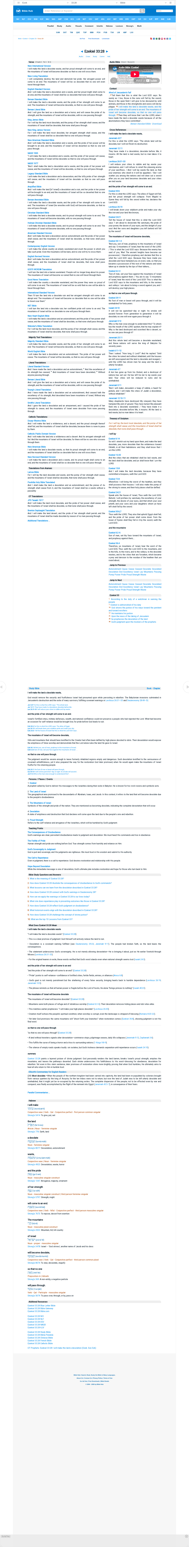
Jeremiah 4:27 (115, 138)
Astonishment (115, 569)
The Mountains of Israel (40, 803)
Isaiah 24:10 (142, 1047)
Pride (123, 574)
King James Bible (35, 120)
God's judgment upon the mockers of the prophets (133, 622)
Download (156, 124)
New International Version (39, 66)
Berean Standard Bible (38, 99)
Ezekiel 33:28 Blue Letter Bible (41, 1305)
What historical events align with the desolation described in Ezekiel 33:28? (63, 910)
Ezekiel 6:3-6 (94, 1004)
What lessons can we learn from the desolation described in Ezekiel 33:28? (63, 887)
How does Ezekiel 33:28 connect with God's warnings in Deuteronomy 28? (63, 892)
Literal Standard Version (38, 366)
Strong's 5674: (34, 1295)
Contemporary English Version (41, 246)
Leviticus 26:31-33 (117, 161)
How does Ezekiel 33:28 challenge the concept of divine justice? (59, 915)
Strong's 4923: (34, 1164)
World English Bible (36, 351)
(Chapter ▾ (38, 62)
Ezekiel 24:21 (115, 217)
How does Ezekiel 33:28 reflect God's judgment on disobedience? (59, 905)
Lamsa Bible (33, 472)
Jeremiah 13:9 (34, 983)
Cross (88, 56)
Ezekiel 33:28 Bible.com (38, 1311)
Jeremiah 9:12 (115, 321)
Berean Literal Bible (36, 109)
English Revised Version (39, 256)
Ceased (138, 569)
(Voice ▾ (123, 62)
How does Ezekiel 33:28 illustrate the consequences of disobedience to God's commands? (71, 883)
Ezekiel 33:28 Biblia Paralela (40, 1335)
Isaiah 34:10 (114, 308)
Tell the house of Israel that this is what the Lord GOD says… (53, 731)
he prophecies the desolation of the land (129, 619)
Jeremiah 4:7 (114, 369)
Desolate (147, 569)
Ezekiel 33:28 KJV (36, 1327)
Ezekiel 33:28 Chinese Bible (40, 1338)
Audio (81, 56)
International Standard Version (41, 292)
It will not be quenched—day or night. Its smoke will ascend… (53, 772)
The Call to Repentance (38, 858)
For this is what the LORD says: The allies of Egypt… (49, 726)
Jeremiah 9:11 (115, 385)
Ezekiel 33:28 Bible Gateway (40, 1308)
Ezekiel (25, 39)
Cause (125, 569)
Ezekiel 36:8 (127, 1019)
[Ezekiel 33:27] (3, 693)
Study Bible (34, 688)
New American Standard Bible (41, 140)
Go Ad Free (6, 1536)
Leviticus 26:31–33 (114, 700)
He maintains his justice (122, 613)
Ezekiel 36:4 (114, 543)
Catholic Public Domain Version (42, 434)
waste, (151, 106)
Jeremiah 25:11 (116, 337)
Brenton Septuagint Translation (41, 510)
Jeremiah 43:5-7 (102, 1084)
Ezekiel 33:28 (70, 934)
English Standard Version (39, 89)
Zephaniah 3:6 (146, 1037)
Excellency (128, 572)
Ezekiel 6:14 (114, 438)
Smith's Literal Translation (39, 403)
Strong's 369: (34, 1279)
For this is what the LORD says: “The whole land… (48, 705)
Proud (129, 574)
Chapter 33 (32, 39)
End (121, 572)
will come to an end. (136, 109)
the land (132, 106)
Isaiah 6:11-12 (115, 350)
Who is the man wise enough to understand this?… (49, 774)
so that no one (144, 112)
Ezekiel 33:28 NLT (36, 1319)
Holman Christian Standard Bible (42, 223)
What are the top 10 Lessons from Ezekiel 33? (52, 919)
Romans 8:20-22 (147, 1014)
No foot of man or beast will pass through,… (47, 769)
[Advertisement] (94, 668)
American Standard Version (40, 233)
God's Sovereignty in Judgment (42, 849)
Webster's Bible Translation (40, 326)
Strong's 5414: (34, 1115)
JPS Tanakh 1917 (35, 500)
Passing (157, 572)
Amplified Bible (34, 186)
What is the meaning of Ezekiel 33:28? (47, 878)
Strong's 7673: (34, 1213)
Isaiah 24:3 (139, 959)
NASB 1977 (33, 163)
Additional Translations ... (39, 520)
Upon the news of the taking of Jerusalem (130, 616)
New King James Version (39, 130)
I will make (123, 106)
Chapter (157, 688)
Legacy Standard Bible (38, 173)
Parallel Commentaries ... (39, 1092)
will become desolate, (125, 112)
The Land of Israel (38, 791)
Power (117, 574)
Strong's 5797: (34, 1197)
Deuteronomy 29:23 (85, 944)
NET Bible (32, 305)
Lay (141, 572)
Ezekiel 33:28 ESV (36, 1322)
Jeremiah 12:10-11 (117, 398)
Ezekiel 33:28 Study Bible (39, 1332)
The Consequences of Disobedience (44, 832)
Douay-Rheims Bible (37, 421)
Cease (131, 569)
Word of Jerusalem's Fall (120, 92)
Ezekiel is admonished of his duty (126, 605)
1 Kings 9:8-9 (100, 1042)
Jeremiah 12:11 (116, 148)
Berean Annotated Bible (38, 199)
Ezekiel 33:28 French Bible (40, 1340)
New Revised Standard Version (42, 457)
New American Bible (37, 447)
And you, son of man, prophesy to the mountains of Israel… (52, 748)
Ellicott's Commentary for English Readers (47, 1072)
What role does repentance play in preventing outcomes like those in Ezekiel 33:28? (67, 901)
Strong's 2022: (34, 1230)
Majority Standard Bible (38, 341)
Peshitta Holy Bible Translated (41, 482)
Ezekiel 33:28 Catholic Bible (40, 1343)
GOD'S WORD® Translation (40, 269)
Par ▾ (45, 62)
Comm (102, 56)
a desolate (142, 106)
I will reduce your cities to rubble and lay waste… (49, 709)
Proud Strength (36, 820)
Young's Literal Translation (39, 390)
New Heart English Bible (38, 316)
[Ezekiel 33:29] (186, 693)
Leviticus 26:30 (101, 1009)
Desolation (113, 572)
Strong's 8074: (34, 1263)
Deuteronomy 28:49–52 (137, 700)
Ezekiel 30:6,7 (115, 511)
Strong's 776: (34, 1131)
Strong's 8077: (34, 1148)
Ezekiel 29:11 (115, 298)
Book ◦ (150, 688)
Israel (136, 572)
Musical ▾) (130, 62)
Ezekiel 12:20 (115, 455)
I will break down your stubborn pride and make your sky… (51, 728)
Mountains (148, 572)
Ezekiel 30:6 (114, 191)
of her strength (120, 109)
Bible (19, 39)
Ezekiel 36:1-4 (115, 241)
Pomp (111, 574)
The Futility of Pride (36, 841)
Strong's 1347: (34, 1181)
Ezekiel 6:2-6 (114, 532)
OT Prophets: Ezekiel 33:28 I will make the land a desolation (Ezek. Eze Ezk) (62, 1348)
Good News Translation (38, 279)
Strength (136, 574)
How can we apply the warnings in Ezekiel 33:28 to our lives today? (60, 896)
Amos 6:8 (118, 975)
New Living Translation (38, 76)
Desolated (156, 569)
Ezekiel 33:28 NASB (37, 1324)
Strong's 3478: (34, 1246)
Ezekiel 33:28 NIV (36, 1316)
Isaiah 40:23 (139, 988)
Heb (108, 56)
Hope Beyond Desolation (39, 866)
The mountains (152, 109)
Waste (143, 574)
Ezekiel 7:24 (114, 479)
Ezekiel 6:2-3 (114, 271)
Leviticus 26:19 (115, 207)
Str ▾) (49, 62)
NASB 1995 (33, 153)
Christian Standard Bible (38, 213)
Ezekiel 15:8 (114, 468)
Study (95, 56)
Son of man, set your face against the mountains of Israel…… (53, 750)
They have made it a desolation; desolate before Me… (50, 707)
